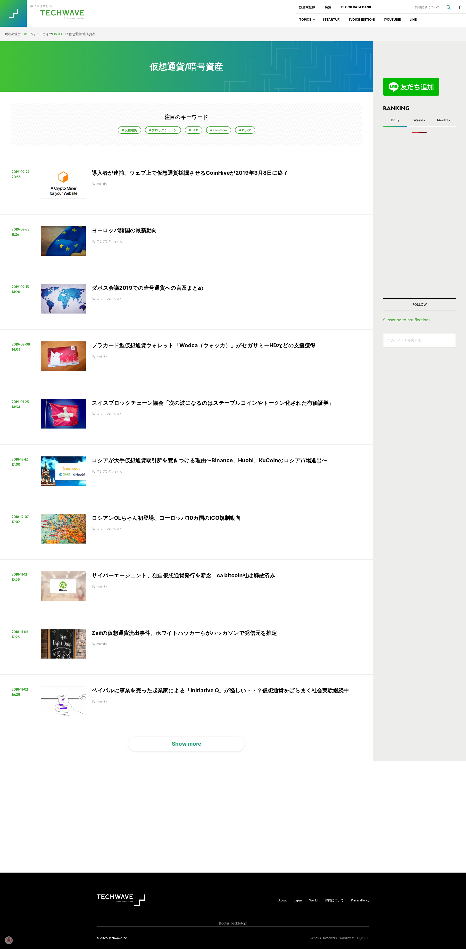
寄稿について (334, 900)
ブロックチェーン (164, 130)
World (313, 900)
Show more (186, 744)
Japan (298, 900)
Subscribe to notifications (406, 319)
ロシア (246, 130)
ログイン (363, 937)
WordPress (347, 937)
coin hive (219, 130)
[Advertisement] (419, 215)
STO (194, 130)
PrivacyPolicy (360, 900)
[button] (314, 21)
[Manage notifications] (9, 940)
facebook (460, 7)
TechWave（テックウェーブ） (47, 13)
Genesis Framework (323, 937)
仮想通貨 (130, 130)
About (282, 900)
